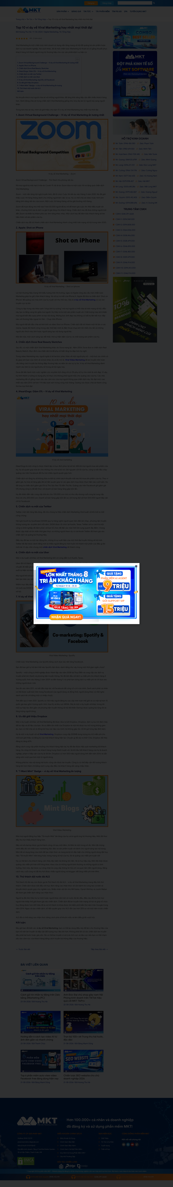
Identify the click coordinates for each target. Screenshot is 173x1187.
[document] (86, 593)
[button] (136, 566)
